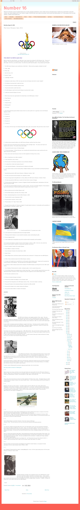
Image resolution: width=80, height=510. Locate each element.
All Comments (69, 304)
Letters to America (8, 18)
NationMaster (67, 294)
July (68, 351)
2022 (67, 317)
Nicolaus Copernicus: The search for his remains (73, 384)
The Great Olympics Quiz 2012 (13, 28)
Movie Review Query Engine (70, 295)
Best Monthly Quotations (18, 18)
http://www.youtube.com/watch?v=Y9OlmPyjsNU (12, 367)
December (69, 334)
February (68, 359)
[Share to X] (27, 485)
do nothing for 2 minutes (69, 290)
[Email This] (25, 485)
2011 (67, 362)
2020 (67, 320)
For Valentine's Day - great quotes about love (72, 372)
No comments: (18, 485)
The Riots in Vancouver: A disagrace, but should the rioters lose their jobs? (73, 390)
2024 (67, 313)
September (69, 339)
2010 (67, 364)
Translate (61, 113)
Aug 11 (69, 343)
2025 (67, 312)
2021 (67, 318)
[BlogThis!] (26, 485)
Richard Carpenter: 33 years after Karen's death (72, 395)
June (68, 352)
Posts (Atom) (29, 493)
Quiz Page (50, 16)
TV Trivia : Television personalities (40, 16)
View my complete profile (56, 281)
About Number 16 (19, 16)
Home (6, 16)
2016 (67, 326)
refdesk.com (67, 292)
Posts (67, 302)
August (68, 340)
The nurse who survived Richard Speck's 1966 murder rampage (73, 407)
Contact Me (11, 16)
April (68, 355)
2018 (67, 323)
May (68, 354)
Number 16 (15, 8)
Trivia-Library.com (68, 288)
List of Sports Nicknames (58, 16)
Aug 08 (69, 349)
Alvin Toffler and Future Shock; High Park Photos (73, 400)
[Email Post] (23, 485)
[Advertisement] (62, 57)
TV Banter (54, 297)
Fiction (25, 16)
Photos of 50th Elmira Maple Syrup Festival (72, 412)
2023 (67, 315)
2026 (67, 310)
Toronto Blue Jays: (68, 16)
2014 (67, 329)
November (69, 336)
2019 (67, 321)
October (68, 337)
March (68, 357)
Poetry (30, 16)
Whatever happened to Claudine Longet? (73, 418)
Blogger (45, 501)
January (68, 360)
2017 (67, 325)
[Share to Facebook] (28, 485)
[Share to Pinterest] (29, 485)
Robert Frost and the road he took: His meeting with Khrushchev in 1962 (73, 378)
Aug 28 (69, 342)
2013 (67, 331)
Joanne (54, 274)
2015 (67, 328)
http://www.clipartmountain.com (23, 54)
